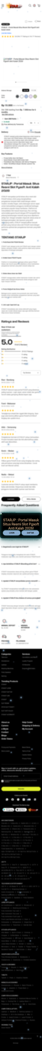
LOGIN (11, 533)
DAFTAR (30, 533)
